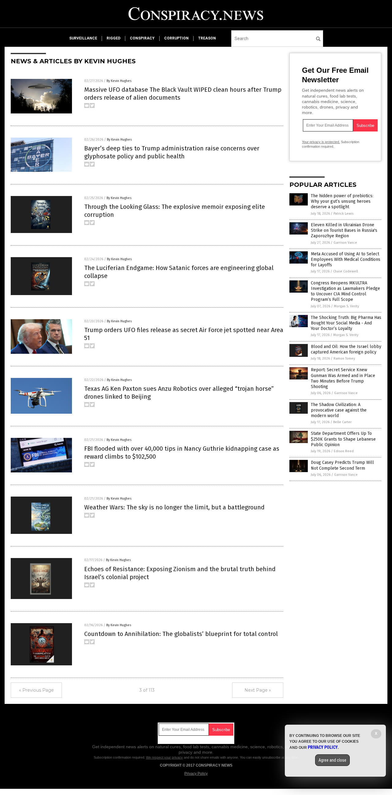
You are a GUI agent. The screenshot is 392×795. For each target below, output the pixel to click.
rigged (113, 38)
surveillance (83, 38)
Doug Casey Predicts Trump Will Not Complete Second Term (342, 465)
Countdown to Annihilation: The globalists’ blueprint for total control (181, 634)
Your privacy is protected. (321, 142)
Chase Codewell (345, 271)
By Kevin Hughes (119, 81)
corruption (176, 38)
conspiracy (142, 38)
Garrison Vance (345, 243)
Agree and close (332, 760)
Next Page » (257, 690)
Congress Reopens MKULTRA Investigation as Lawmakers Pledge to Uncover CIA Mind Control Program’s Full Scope (345, 291)
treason (207, 38)
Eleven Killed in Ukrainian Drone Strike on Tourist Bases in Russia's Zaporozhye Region (344, 230)
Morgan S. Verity (346, 306)
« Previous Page (36, 690)
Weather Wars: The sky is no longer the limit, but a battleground (174, 507)
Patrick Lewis (343, 214)
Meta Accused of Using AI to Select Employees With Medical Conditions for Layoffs (345, 259)
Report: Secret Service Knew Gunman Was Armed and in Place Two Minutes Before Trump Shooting (343, 378)
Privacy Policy (196, 773)
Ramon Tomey (344, 359)
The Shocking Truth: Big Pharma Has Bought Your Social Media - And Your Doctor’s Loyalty (346, 323)
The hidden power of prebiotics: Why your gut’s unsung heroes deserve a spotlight (342, 201)
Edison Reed (344, 451)
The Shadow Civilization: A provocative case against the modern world (339, 410)
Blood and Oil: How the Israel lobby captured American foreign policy (346, 349)
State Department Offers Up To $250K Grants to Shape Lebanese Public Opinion (343, 439)
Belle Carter (342, 422)
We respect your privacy (164, 757)
